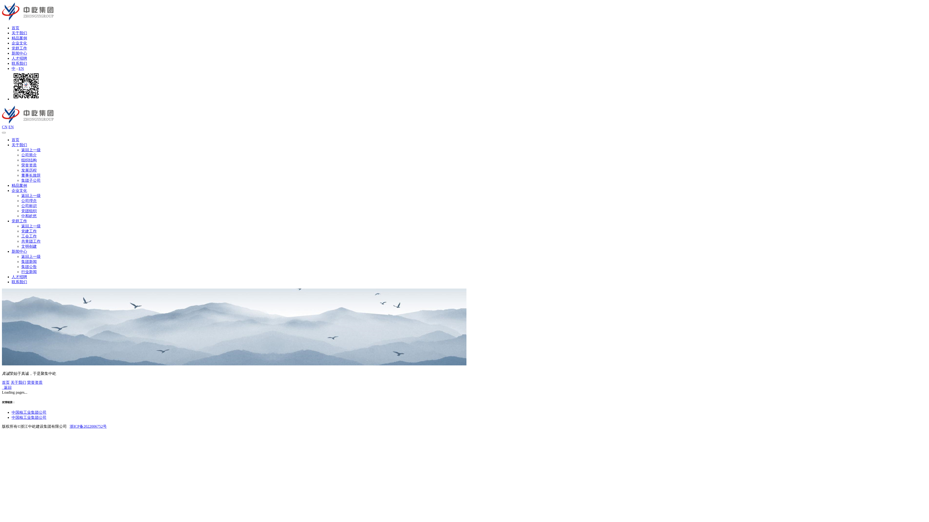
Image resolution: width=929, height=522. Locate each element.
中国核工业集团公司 (29, 412)
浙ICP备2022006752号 (88, 426)
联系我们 (19, 63)
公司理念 (29, 201)
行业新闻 (29, 272)
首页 (15, 28)
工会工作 (29, 236)
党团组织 (29, 211)
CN (4, 127)
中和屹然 (29, 216)
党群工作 (19, 48)
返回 (7, 387)
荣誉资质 (29, 165)
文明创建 (29, 246)
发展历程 (29, 170)
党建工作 (29, 231)
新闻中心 (19, 53)
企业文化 (19, 43)
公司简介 (29, 155)
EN (21, 68)
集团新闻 (29, 262)
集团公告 (29, 267)
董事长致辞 (31, 175)
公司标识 (29, 206)
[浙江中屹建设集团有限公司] (28, 19)
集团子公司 (31, 180)
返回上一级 (31, 150)
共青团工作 (31, 241)
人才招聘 (19, 58)
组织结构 (29, 160)
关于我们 (19, 33)
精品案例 (19, 38)
